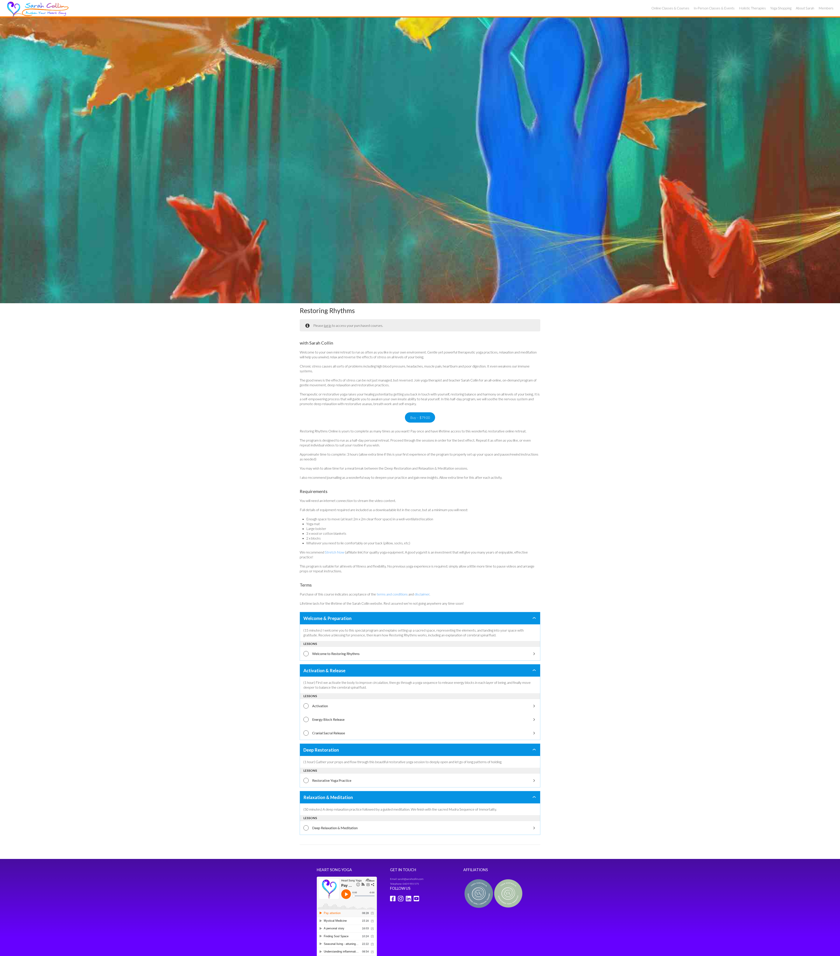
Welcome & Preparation (327, 618)
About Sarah (805, 8)
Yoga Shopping (780, 8)
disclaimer (422, 594)
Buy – (420, 417)
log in (327, 325)
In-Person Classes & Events (714, 8)
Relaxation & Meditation (328, 797)
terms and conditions (392, 594)
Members (826, 8)
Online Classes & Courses (670, 8)
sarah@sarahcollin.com (411, 879)
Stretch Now (334, 552)
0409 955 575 (411, 883)
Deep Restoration (321, 749)
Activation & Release (324, 670)
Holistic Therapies (752, 8)
